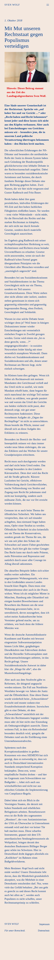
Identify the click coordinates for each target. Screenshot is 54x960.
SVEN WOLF (12, 4)
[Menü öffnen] (48, 5)
